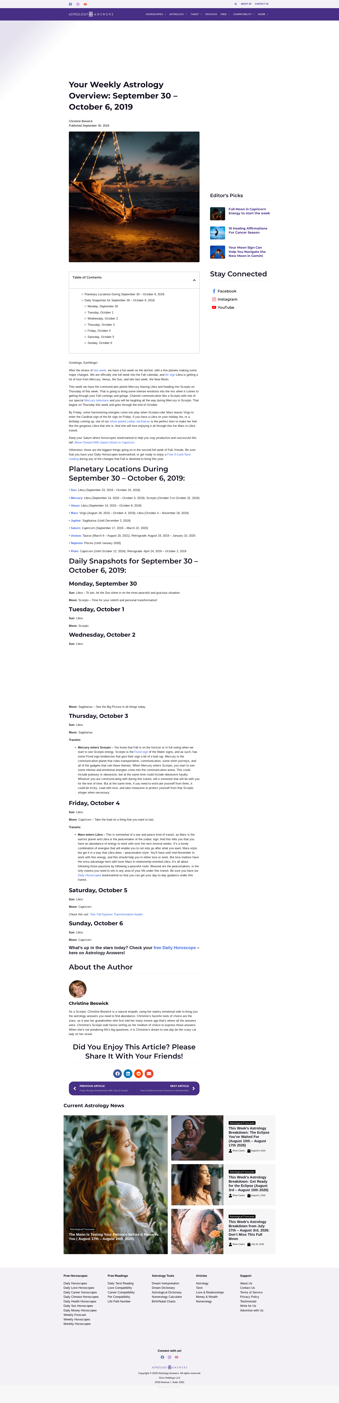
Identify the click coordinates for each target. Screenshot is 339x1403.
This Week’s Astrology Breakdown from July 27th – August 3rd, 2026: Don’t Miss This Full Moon (249, 1230)
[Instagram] (77, 4)
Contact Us (247, 1287)
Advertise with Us (251, 1310)
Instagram (227, 299)
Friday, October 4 (99, 330)
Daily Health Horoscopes (80, 1301)
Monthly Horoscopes (77, 1324)
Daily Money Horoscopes (80, 1310)
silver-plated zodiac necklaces (130, 421)
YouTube (226, 307)
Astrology (202, 1283)
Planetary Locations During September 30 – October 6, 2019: (125, 294)
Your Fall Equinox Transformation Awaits (116, 914)
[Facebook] (70, 4)
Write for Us (248, 1306)
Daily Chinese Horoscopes (81, 1297)
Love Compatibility (120, 1287)
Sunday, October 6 (100, 343)
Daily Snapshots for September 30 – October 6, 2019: (120, 300)
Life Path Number (119, 1301)
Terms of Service (251, 1292)
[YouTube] (85, 4)
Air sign (170, 374)
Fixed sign (141, 752)
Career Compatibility (121, 1292)
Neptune (76, 543)
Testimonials (248, 1301)
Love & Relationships (210, 1292)
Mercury (76, 498)
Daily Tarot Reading (120, 1283)
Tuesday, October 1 (100, 312)
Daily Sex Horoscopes (78, 1306)
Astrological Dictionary (167, 1292)
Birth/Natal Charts (164, 1301)
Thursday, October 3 (101, 324)
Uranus (76, 535)
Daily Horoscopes (90, 875)
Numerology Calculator (167, 1297)
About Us (246, 1283)
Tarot (199, 1287)
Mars (74, 513)
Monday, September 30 (103, 306)
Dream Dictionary (163, 1287)
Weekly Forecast (75, 1315)
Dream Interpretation (165, 1283)
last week (99, 370)
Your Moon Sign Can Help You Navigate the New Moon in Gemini (247, 252)
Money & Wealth (207, 1297)
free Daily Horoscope (175, 947)
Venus (75, 505)
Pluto (74, 551)
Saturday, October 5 (101, 337)
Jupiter (76, 520)
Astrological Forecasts (82, 1229)
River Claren (79, 1244)
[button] (236, 4)
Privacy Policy (249, 1297)
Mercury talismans (96, 400)
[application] (164, 14)
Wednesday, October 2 (103, 318)
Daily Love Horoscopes (79, 1287)
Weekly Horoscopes (77, 1319)
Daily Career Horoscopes (80, 1292)
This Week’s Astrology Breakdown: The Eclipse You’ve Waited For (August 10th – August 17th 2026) (249, 1136)
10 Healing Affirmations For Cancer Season (248, 230)
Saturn (75, 528)
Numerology (204, 1301)
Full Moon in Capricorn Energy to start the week (249, 211)
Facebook (227, 291)
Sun (73, 490)
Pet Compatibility (119, 1297)
